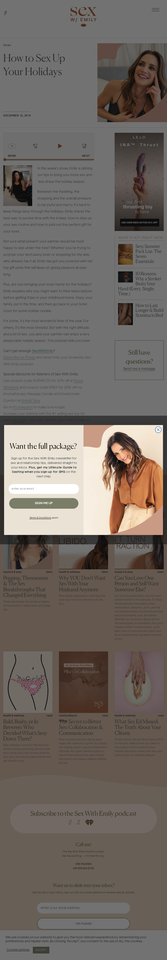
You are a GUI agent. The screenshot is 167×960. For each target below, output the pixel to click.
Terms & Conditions (40, 518)
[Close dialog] (158, 430)
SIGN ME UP (44, 503)
